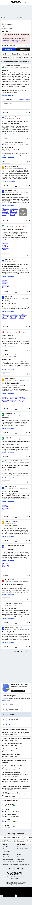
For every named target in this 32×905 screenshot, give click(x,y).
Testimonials (6, 851)
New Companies (14, 864)
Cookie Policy (20, 861)
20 (26, 652)
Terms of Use (20, 857)
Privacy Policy (20, 859)
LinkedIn (22, 868)
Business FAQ (7, 857)
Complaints (16, 54)
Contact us (6, 849)
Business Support (8, 859)
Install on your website (18, 691)
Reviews (5, 54)
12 (21, 652)
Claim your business (8, 861)
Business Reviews (24, 864)
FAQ (18, 846)
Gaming (4, 700)
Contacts (26, 54)
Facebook (9, 868)
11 (18, 652)
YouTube (18, 868)
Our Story (5, 846)
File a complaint (23, 49)
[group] (5, 57)
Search (26, 2)
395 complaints (14, 40)
